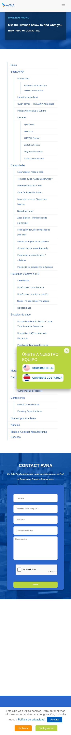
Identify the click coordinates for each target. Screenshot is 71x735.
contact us (32, 30)
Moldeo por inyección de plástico (33, 241)
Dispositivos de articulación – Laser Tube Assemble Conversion (34, 324)
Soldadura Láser (25, 211)
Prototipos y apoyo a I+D (25, 273)
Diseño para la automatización (32, 294)
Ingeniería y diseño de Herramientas (35, 267)
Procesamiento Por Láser (29, 185)
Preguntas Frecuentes (33, 151)
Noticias (15, 424)
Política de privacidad (31, 719)
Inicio (14, 65)
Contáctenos (18, 397)
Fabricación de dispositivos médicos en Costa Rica (35, 88)
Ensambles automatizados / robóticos (31, 258)
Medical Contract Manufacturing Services (29, 434)
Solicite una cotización (28, 404)
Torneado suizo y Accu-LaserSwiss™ (35, 179)
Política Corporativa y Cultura (31, 111)
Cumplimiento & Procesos (30, 391)
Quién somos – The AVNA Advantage (35, 104)
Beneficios (28, 131)
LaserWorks (23, 280)
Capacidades (18, 165)
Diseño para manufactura (30, 287)
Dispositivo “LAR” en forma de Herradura (32, 336)
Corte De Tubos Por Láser (29, 192)
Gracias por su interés (23, 418)
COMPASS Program (32, 138)
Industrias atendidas (27, 97)
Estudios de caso (21, 314)
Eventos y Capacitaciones (29, 411)
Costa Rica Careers (32, 145)
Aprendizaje (29, 124)
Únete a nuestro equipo (34, 158)
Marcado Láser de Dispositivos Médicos (32, 202)
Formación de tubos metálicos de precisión (33, 232)
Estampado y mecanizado (30, 172)
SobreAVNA (17, 71)
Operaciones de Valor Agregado (32, 248)
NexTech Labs (24, 308)
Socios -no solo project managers (33, 301)
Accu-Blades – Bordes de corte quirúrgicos (32, 220)
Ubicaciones (23, 78)
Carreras (21, 117)
